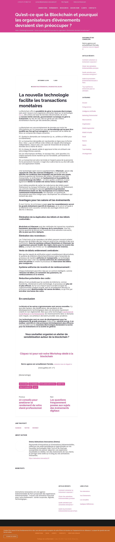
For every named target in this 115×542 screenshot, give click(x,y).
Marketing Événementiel (26, 30)
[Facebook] (98, 2)
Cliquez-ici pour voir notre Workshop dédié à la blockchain (46, 355)
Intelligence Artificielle (47, 384)
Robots (84, 141)
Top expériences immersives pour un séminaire (88, 89)
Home (17, 30)
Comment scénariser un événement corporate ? (89, 61)
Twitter (26, 428)
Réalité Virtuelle (87, 132)
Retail (84, 136)
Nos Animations (85, 491)
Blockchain (23, 384)
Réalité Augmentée (88, 128)
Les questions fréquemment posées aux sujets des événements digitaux (60, 405)
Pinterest (35, 428)
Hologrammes (33, 384)
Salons (60, 86)
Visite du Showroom (80, 2)
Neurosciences (86, 120)
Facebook (18, 428)
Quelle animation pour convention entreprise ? (89, 73)
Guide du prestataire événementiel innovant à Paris (89, 80)
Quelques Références (87, 504)
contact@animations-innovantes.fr (46, 2)
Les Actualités (84, 500)
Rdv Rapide (64, 2)
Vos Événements (85, 495)
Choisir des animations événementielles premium (90, 67)
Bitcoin (21, 115)
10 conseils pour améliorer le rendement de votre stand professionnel (30, 404)
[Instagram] (95, 2)
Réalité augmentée (25, 387)
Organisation (52, 86)
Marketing (61, 384)
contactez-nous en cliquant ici (63, 364)
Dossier (84, 103)
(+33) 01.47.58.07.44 (24, 2)
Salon (35, 387)
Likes (55, 80)
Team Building (86, 149)
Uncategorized (86, 153)
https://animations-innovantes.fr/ (39, 458)
